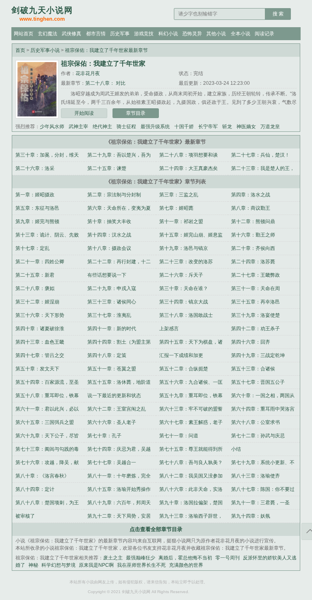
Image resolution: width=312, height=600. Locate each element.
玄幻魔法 (47, 34)
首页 (20, 50)
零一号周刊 (227, 558)
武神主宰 (78, 126)
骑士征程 (126, 126)
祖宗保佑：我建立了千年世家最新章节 (106, 50)
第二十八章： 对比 (105, 83)
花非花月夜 (88, 73)
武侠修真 (71, 34)
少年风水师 (52, 126)
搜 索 (278, 14)
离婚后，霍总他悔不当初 (185, 558)
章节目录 (135, 113)
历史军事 (120, 34)
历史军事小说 (45, 50)
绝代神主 (102, 126)
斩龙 (227, 126)
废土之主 (113, 558)
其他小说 (216, 34)
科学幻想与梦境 (58, 565)
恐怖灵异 (192, 34)
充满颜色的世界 (186, 565)
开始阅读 (84, 113)
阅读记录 (264, 34)
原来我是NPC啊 (96, 565)
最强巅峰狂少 (140, 558)
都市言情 (96, 34)
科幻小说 (168, 34)
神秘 (33, 565)
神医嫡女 (246, 126)
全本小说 (240, 34)
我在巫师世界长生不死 (141, 565)
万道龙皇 (270, 126)
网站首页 (23, 34)
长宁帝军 (208, 126)
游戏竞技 (144, 34)
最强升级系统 (155, 126)
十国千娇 (184, 126)
